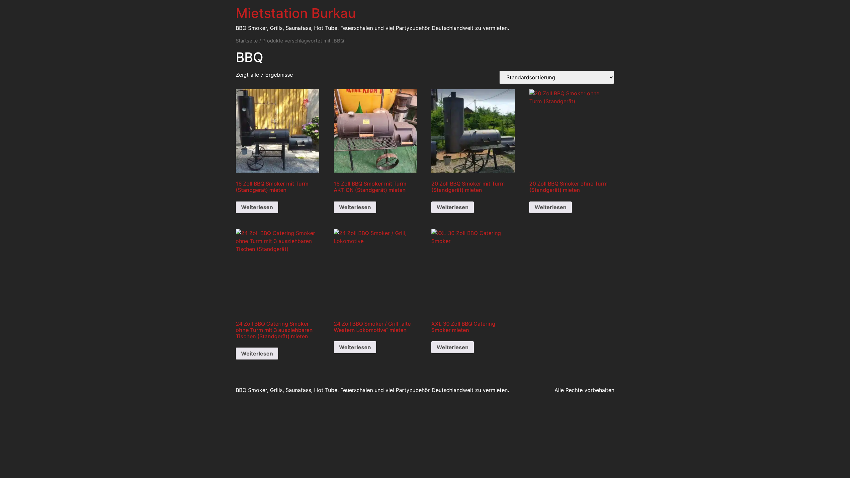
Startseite (247, 41)
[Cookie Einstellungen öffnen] (15, 469)
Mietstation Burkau (296, 13)
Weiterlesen (257, 207)
